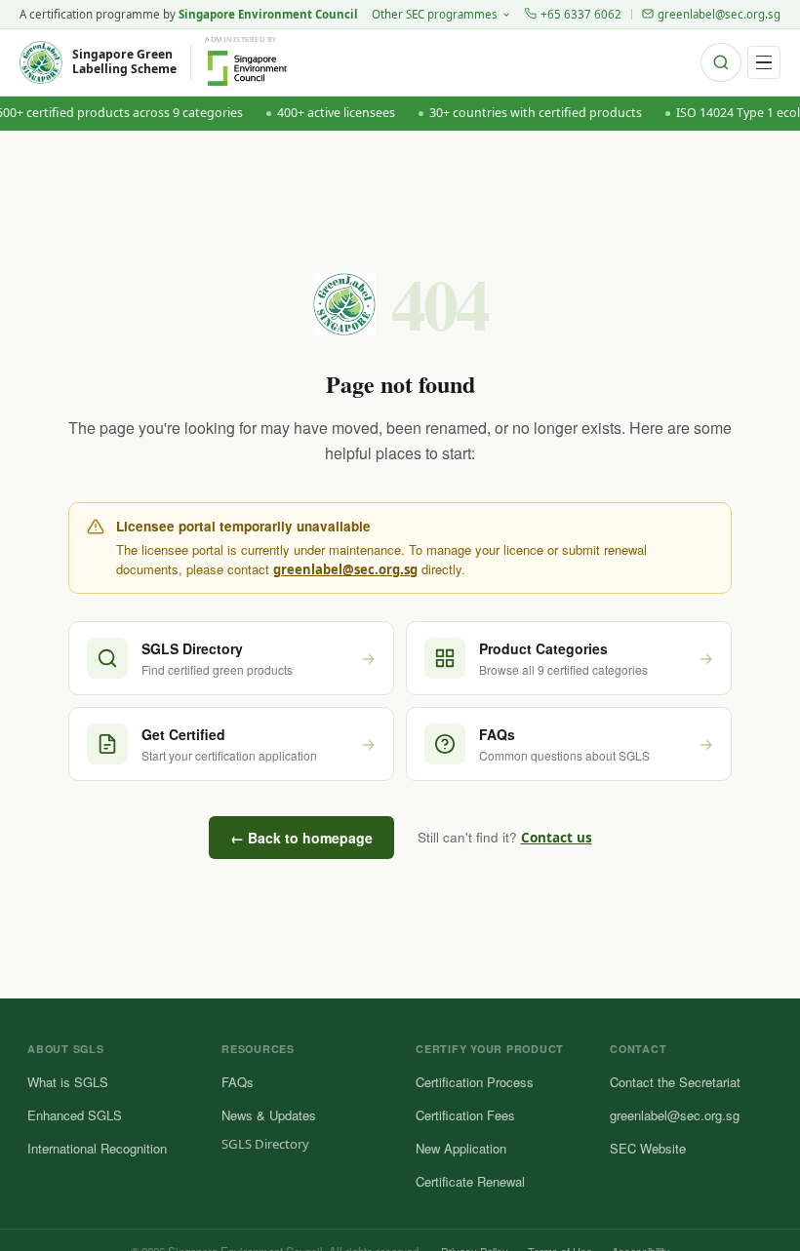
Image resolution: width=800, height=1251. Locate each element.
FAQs (237, 1082)
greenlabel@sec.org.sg (719, 14)
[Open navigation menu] (763, 62)
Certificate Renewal (470, 1181)
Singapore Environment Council (268, 14)
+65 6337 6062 (580, 14)
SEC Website (648, 1148)
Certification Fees (465, 1115)
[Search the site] (720, 62)
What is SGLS (67, 1082)
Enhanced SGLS (74, 1115)
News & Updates (268, 1115)
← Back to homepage (301, 837)
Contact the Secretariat (675, 1082)
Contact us (556, 837)
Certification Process (475, 1082)
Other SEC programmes (435, 14)
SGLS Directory (265, 1144)
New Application (461, 1148)
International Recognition (97, 1148)
